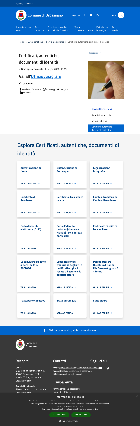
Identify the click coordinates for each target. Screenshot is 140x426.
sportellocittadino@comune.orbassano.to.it (79, 367)
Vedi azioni (93, 52)
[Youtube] (90, 15)
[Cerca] (121, 15)
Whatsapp (50, 89)
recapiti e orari (75, 374)
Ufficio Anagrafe (46, 76)
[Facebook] (83, 15)
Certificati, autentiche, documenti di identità (102, 128)
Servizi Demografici (55, 41)
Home (21, 41)
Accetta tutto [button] (59, 415)
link (96, 409)
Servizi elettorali (99, 121)
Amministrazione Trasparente (66, 388)
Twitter (38, 89)
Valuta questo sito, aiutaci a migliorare (72, 330)
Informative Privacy (62, 392)
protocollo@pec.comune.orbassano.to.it (75, 370)
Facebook (26, 89)
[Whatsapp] (97, 15)
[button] (69, 421)
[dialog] (70, 409)
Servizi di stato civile (101, 115)
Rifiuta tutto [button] (81, 414)
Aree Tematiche (35, 41)
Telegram (64, 89)
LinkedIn (27, 92)
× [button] (137, 396)
